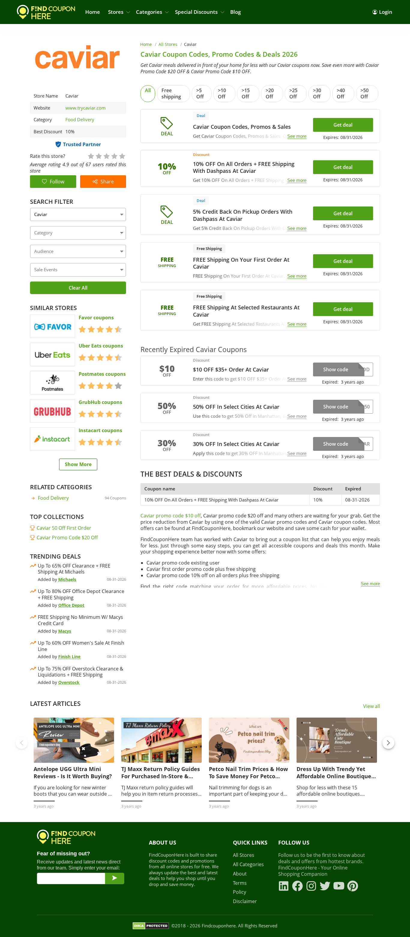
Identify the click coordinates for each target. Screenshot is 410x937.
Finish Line (69, 656)
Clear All (78, 288)
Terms (240, 883)
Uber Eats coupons (101, 346)
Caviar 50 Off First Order (64, 528)
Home (92, 11)
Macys (64, 631)
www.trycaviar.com (85, 108)
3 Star (106, 155)
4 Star (114, 155)
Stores (115, 11)
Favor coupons (96, 318)
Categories (149, 11)
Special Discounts (196, 11)
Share (107, 181)
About (240, 874)
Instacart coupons (100, 430)
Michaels (67, 579)
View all (371, 706)
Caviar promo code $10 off (170, 515)
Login (385, 11)
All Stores (167, 44)
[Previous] (22, 743)
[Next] (388, 743)
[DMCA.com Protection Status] (151, 925)
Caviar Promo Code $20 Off (67, 537)
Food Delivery (79, 119)
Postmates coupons (102, 374)
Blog (235, 11)
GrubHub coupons (100, 402)
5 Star (121, 155)
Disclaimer (245, 901)
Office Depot (71, 605)
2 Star (98, 155)
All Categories (248, 864)
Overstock (69, 682)
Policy (239, 892)
